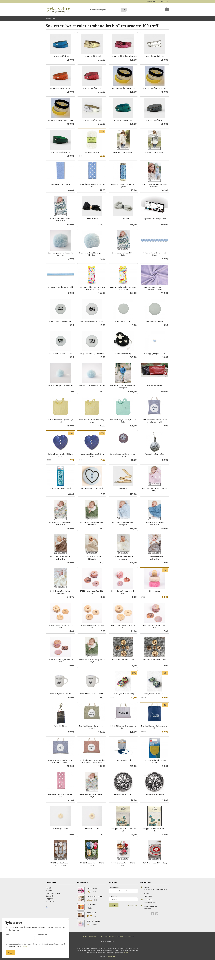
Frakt (85, 936)
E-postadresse (114, 888)
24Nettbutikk (111, 957)
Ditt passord (113, 896)
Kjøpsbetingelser (95, 936)
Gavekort (49, 896)
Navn (7, 935)
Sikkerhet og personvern (113, 936)
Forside (48, 18)
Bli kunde (49, 890)
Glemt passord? (133, 905)
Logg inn (49, 898)
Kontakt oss (50, 901)
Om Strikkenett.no (53, 893)
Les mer (126, 953)
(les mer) (26, 946)
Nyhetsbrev (129, 936)
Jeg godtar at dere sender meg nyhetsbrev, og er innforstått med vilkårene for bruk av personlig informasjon (35, 945)
